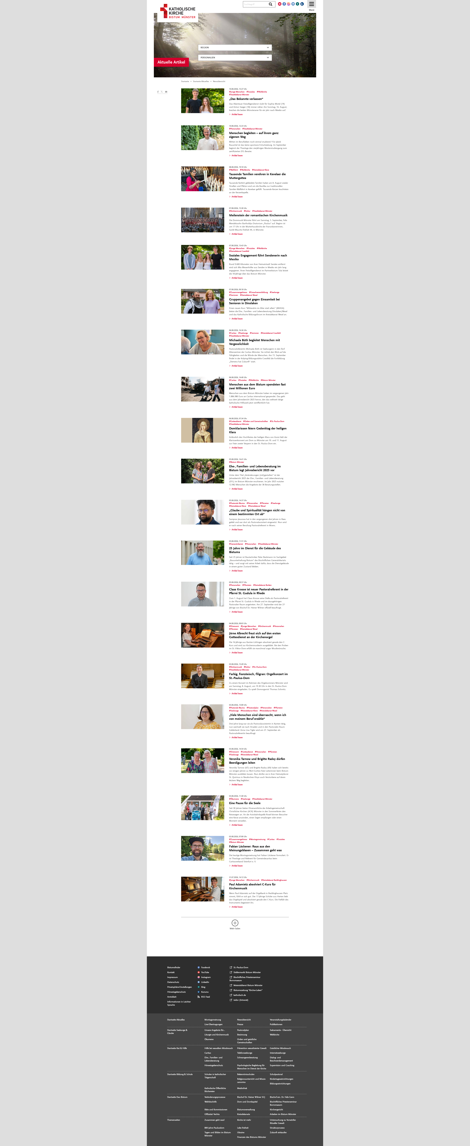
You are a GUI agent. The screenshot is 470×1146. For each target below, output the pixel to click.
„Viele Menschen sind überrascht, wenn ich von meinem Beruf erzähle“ (257, 717)
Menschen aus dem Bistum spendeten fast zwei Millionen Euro (257, 386)
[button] (159, 92)
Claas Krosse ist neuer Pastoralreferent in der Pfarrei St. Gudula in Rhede (258, 591)
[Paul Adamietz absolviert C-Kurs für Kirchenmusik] (202, 889)
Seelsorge (275, 292)
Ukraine (240, 1132)
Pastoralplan (253, 708)
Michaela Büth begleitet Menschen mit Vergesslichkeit (254, 342)
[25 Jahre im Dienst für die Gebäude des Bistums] (202, 553)
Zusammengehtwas (239, 292)
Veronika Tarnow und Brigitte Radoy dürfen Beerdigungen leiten (257, 761)
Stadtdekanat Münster (240, 95)
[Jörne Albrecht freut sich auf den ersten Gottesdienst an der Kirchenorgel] (202, 635)
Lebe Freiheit (242, 1128)
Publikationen (276, 1024)
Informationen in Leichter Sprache (179, 1003)
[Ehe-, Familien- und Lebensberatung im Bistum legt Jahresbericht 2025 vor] (202, 471)
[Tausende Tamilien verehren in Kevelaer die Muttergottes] (202, 178)
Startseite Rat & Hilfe (177, 1048)
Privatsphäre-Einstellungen (179, 987)
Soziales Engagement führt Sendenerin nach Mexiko (258, 257)
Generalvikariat (237, 544)
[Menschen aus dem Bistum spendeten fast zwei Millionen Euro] (202, 389)
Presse (240, 1024)
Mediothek (242, 1088)
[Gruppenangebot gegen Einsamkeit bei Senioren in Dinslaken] (202, 301)
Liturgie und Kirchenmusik (217, 1034)
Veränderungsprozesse (215, 1097)
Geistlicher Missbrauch (280, 1048)
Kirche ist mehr (244, 1120)
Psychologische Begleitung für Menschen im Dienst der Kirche (251, 1067)
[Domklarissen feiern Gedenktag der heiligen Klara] (202, 430)
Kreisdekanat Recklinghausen (275, 880)
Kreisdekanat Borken (263, 585)
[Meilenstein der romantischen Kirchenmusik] (202, 220)
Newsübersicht (244, 1019)
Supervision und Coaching (282, 1065)
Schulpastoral (276, 1074)
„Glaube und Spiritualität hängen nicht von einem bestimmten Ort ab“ (257, 512)
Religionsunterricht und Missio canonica (251, 1080)
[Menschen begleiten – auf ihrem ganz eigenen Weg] (202, 137)
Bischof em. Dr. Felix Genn (282, 1097)
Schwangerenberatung (247, 1057)
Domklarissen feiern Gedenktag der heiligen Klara (258, 430)
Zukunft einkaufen (278, 1132)
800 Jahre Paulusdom (214, 1128)
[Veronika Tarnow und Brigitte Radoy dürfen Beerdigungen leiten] (202, 760)
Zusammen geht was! (214, 1120)
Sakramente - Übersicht (280, 1030)
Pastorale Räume (238, 503)
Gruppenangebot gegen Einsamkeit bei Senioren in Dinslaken (254, 301)
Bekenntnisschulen (245, 1074)
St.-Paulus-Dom (277, 421)
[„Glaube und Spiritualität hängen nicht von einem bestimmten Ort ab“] (202, 512)
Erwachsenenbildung (259, 292)
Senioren (234, 295)
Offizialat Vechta (212, 1114)
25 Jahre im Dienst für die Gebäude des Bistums (255, 550)
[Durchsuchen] (270, 4)
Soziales (251, 92)
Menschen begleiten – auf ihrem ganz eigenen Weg (253, 135)
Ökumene (235, 799)
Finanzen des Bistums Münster (251, 1137)
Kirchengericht (276, 1109)
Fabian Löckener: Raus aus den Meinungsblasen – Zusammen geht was (255, 848)
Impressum (172, 977)
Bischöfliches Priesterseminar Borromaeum (283, 1103)
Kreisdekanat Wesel (249, 295)
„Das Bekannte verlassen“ (246, 99)
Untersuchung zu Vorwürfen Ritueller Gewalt (283, 1121)
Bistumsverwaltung (246, 1109)
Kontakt (171, 972)
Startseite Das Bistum (177, 1097)
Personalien (208, 57)
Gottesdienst (236, 421)
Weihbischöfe (211, 1101)
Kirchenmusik (236, 211)
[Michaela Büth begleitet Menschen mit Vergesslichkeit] (202, 342)
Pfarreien (265, 503)
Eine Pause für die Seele (244, 803)
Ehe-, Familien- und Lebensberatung (213, 1059)
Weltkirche (262, 92)
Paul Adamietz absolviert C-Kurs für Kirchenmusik (252, 886)
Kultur (247, 211)
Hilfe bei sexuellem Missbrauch (219, 1048)
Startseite (185, 81)
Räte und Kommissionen (216, 1109)
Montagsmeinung (258, 839)
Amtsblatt (171, 997)
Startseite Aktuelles (201, 81)
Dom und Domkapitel (247, 1101)
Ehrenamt (235, 626)
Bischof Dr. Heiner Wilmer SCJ (251, 1097)
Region (205, 47)
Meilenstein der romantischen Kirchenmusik (258, 215)
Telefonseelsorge (244, 1053)
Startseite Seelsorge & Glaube (177, 1031)
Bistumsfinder (173, 967)
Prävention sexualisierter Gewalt (251, 1048)
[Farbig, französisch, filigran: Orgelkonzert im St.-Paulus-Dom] (202, 676)
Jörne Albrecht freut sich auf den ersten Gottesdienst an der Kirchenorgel (255, 635)
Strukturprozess (277, 1128)
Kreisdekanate (243, 1114)
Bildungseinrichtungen (280, 1083)
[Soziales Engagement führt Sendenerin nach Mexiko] (202, 257)
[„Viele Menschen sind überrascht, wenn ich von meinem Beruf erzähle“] (202, 716)
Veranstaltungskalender (280, 1019)
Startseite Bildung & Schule (180, 1074)
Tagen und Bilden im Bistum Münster (218, 1134)
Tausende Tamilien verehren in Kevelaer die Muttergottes (257, 176)
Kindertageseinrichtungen (281, 1079)
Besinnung (242, 1034)
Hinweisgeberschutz (176, 992)
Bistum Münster (269, 380)
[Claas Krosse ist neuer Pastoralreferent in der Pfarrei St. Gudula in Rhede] (202, 594)
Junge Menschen (238, 92)
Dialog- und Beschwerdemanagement (281, 1059)
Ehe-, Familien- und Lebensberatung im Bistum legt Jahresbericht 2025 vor (255, 468)
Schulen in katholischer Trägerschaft (215, 1076)
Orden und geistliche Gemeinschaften (246, 1041)
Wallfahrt (234, 170)
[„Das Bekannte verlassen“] (202, 100)
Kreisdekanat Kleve (261, 170)
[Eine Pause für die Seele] (202, 807)
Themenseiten (173, 1120)
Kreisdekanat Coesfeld (240, 251)
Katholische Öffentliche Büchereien (215, 1090)
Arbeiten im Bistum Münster (283, 1114)
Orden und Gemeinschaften (256, 421)
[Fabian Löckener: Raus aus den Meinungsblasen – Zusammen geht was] (202, 848)
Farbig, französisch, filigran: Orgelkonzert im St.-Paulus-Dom (258, 676)
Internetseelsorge (278, 1053)
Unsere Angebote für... (215, 1030)
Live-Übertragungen (214, 1024)
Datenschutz (173, 982)
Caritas (233, 333)
